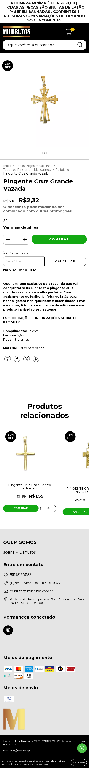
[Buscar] (80, 45)
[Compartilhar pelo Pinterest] (36, 361)
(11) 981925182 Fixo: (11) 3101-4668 (35, 583)
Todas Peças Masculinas (34, 166)
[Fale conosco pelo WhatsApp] (82, 748)
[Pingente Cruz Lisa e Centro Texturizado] (48, 508)
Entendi (79, 762)
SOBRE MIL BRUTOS (19, 553)
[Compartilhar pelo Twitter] (27, 361)
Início (7, 166)
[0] (68, 33)
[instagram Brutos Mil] (8, 630)
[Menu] (81, 32)
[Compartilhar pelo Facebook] (17, 361)
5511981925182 (20, 575)
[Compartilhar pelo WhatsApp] (7, 359)
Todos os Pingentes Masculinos (27, 170)
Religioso (62, 170)
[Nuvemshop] (16, 751)
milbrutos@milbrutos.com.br (31, 591)
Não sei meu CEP (19, 270)
